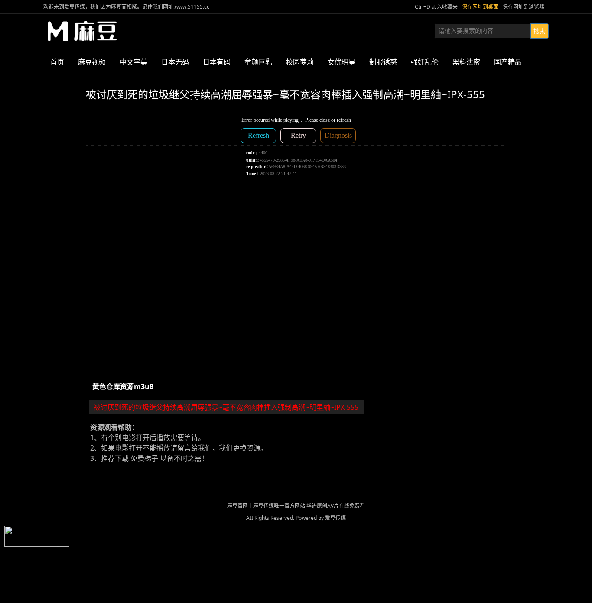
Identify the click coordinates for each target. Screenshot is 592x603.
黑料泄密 (466, 62)
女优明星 (341, 62)
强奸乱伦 (425, 62)
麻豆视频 (92, 62)
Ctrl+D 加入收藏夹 (436, 6)
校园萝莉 (300, 62)
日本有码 (217, 62)
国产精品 (508, 62)
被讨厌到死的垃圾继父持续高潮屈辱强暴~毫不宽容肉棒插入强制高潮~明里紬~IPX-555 (226, 407)
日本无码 (175, 62)
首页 (57, 62)
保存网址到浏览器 (523, 6)
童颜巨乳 (258, 62)
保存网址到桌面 (480, 6)
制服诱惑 (383, 62)
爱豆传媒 (82, 31)
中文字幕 (133, 62)
